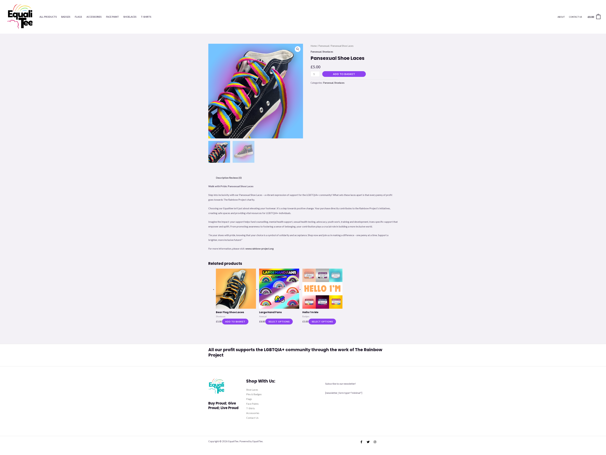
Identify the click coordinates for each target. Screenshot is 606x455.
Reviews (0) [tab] (235, 177)
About (561, 17)
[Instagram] (375, 441)
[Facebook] (361, 441)
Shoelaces (129, 16)
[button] (297, 49)
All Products (48, 16)
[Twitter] (368, 441)
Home (314, 45)
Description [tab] (222, 177)
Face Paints (252, 403)
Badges (65, 16)
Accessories (93, 16)
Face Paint (112, 16)
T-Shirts (146, 16)
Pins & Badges (254, 394)
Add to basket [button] (235, 321)
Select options (279, 321)
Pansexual (323, 45)
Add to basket (344, 73)
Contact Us (575, 17)
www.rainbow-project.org (259, 248)
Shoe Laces (252, 389)
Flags (78, 16)
